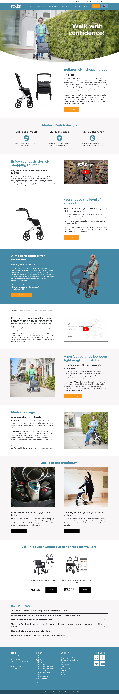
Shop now (71, 237)
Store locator (65, 664)
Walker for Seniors (42, 677)
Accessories (53, 6)
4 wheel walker (41, 679)
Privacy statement (58, 691)
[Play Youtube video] (86, 172)
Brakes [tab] (34, 311)
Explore (51, 589)
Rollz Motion (40, 664)
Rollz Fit (38, 674)
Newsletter (65, 656)
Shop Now (71, 109)
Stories (87, 6)
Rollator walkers (36, 6)
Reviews (78, 6)
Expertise (64, 674)
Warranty (64, 662)
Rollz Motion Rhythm (43, 672)
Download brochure (21, 295)
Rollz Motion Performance (45, 666)
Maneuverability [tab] (24, 311)
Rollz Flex (39, 662)
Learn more (19, 531)
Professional (66, 6)
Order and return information (71, 660)
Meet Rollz (64, 670)
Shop (96, 6)
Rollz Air (38, 658)
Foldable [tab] (14, 311)
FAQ (62, 666)
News (63, 672)
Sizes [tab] (50, 311)
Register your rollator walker (70, 658)
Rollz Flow (39, 660)
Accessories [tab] (42, 311)
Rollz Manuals (65, 668)
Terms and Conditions (46, 691)
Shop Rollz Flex (73, 396)
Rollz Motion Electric (43, 656)
